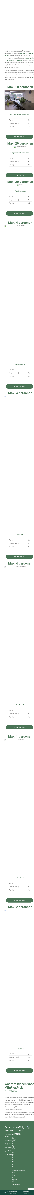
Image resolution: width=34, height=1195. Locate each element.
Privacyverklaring (11, 1193)
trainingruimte (9, 60)
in (20, 1135)
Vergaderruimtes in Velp (10, 1135)
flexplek (19, 60)
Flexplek (7, 1144)
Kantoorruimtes (9, 1154)
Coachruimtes (9, 1147)
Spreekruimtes (9, 1151)
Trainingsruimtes (10, 1140)
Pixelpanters (26, 1193)
